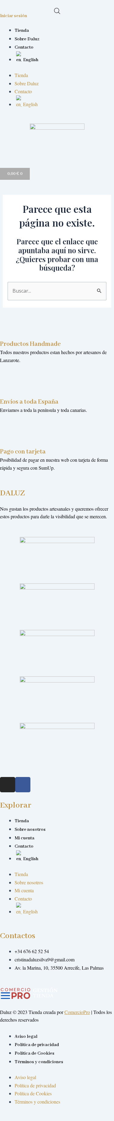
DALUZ (12, 493)
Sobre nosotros (30, 829)
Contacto (24, 47)
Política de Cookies (34, 1053)
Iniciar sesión (13, 16)
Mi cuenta (24, 838)
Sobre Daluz (27, 39)
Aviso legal (26, 1036)
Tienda (22, 30)
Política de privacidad (37, 1045)
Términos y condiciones (39, 1062)
